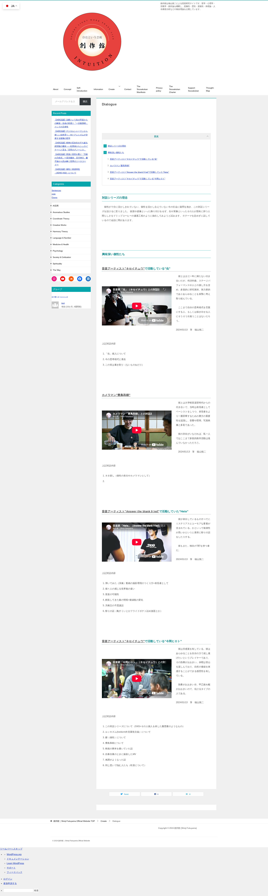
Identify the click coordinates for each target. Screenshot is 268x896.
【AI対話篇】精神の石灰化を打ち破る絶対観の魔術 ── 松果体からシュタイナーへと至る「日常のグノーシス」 (71, 146)
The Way (57, 270)
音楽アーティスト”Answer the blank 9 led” (130, 511)
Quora (54, 197)
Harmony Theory (60, 231)
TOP (74, 821)
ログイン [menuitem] (7, 879)
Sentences (56, 190)
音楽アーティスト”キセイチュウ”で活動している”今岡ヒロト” (137, 179)
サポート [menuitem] (11, 868)
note (54, 194)
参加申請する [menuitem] (10, 883)
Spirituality (57, 264)
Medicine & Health (61, 244)
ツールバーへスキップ (11, 849)
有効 (55, 296)
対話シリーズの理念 (117, 146)
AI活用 (55, 206)
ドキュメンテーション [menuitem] (18, 859)
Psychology (58, 251)
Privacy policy (159, 89)
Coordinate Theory (61, 219)
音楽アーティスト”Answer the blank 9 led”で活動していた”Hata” (139, 172)
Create (112, 89)
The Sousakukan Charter (174, 89)
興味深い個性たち (116, 152)
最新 (53, 296)
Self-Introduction (82, 89)
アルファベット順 (64, 296)
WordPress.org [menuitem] (14, 854)
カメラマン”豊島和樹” (120, 165)
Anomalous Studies (61, 212)
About (55, 89)
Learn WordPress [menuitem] (15, 863)
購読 (85, 101)
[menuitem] (135, 890)
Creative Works (59, 225)
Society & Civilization (62, 257)
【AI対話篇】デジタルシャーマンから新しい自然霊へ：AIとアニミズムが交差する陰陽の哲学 (71, 134)
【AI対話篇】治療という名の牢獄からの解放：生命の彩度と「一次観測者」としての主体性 (71, 123)
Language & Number (62, 238)
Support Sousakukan (193, 89)
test (63, 303)
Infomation (98, 89)
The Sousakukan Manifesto (142, 89)
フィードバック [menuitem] (14, 872)
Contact (127, 89)
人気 (58, 296)
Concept (67, 89)
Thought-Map (210, 89)
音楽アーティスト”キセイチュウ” (123, 268)
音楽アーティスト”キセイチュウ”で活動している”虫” (133, 159)
